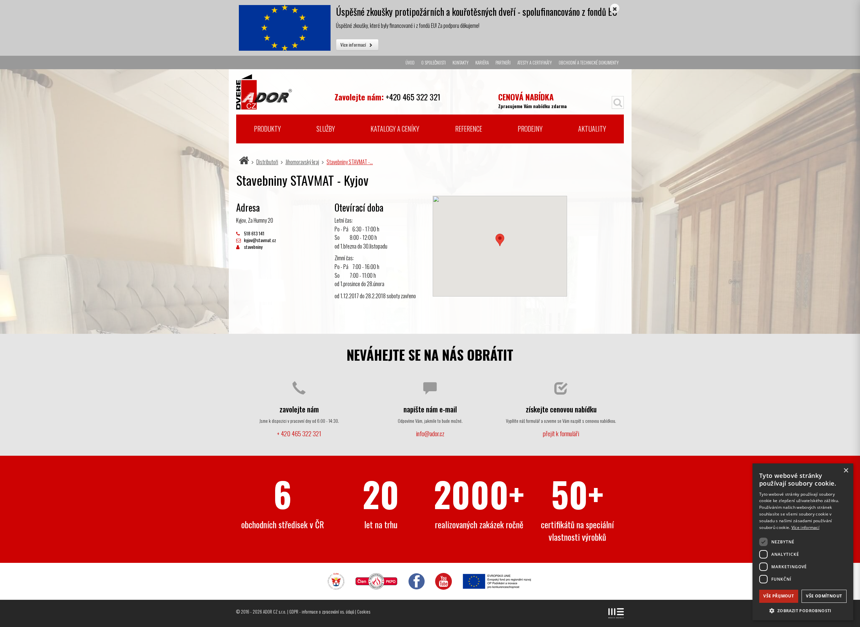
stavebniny (252, 246)
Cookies (363, 611)
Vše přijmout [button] (778, 596)
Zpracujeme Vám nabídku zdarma (532, 100)
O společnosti (433, 62)
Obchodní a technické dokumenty (589, 62)
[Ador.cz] (282, 89)
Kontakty (461, 62)
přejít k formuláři (561, 433)
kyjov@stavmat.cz (259, 239)
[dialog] (802, 541)
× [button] (845, 470)
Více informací (353, 44)
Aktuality (592, 129)
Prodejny (530, 129)
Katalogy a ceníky (395, 129)
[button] (803, 610)
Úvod (410, 62)
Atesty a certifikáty (534, 62)
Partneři (503, 62)
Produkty (267, 129)
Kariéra (482, 62)
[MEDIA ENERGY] (616, 613)
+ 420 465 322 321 (299, 433)
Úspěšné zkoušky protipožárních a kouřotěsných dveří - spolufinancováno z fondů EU (476, 11)
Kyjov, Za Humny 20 (254, 220)
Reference (468, 129)
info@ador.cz (430, 433)
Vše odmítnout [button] (824, 596)
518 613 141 (253, 233)
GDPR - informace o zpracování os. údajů (321, 611)
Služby (325, 129)
